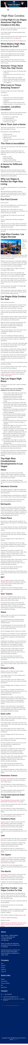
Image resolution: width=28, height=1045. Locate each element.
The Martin (3, 874)
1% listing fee (4, 946)
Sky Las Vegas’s (5, 580)
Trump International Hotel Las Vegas (10, 800)
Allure (2, 472)
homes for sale (22, 915)
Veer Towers (4, 597)
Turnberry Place (5, 822)
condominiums (22, 225)
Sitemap (16, 1039)
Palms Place (4, 521)
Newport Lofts (4, 671)
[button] (8, 10)
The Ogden (3, 857)
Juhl (2, 838)
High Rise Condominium (11, 922)
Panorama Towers (5, 778)
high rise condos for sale (7, 924)
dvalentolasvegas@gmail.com (11, 1005)
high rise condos (22, 922)
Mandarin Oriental (7, 489)
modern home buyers (10, 374)
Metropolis (3, 507)
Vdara (2, 615)
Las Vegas (16, 38)
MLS (4, 231)
